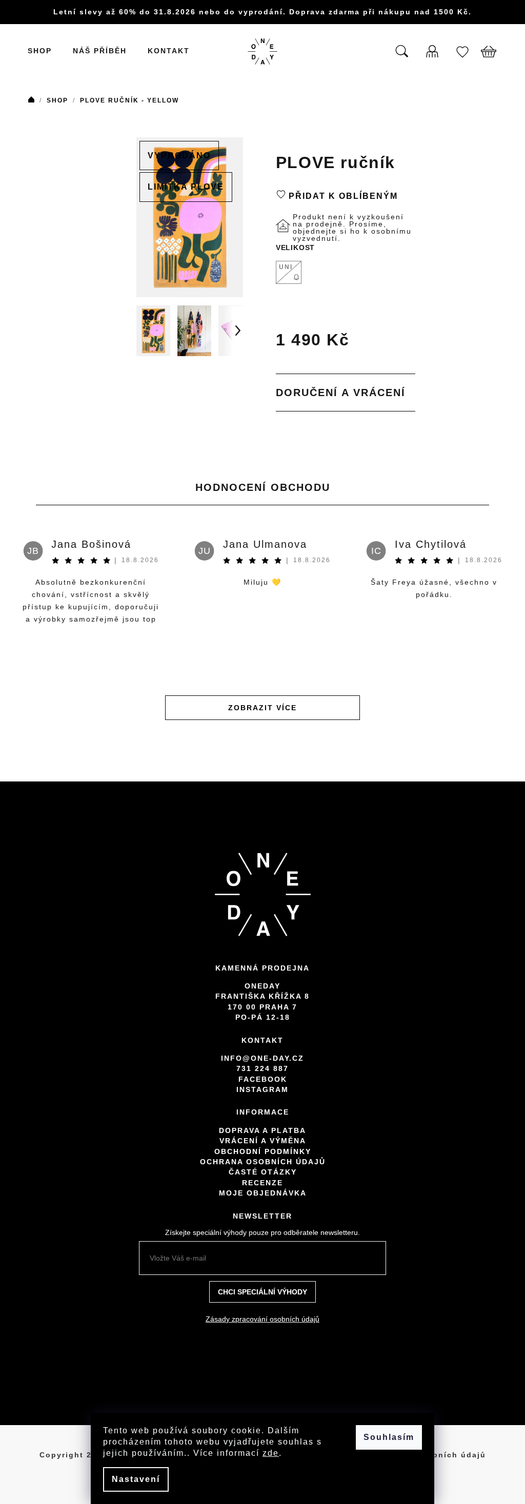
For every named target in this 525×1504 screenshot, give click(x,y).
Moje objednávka (263, 1193)
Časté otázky (263, 1172)
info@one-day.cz (262, 1058)
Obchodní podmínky (262, 1151)
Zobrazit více (262, 708)
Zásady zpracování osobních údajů (262, 1319)
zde (270, 1453)
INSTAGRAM (262, 1089)
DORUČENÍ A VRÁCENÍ (341, 392)
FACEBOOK (262, 1079)
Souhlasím (389, 1437)
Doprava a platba (262, 1130)
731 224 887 (262, 1068)
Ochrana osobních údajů (263, 1162)
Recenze (262, 1183)
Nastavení (136, 1479)
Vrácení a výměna (262, 1141)
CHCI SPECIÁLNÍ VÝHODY (262, 1292)
